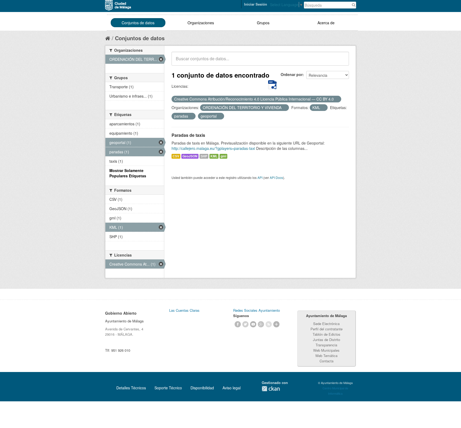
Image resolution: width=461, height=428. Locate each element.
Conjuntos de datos (138, 22)
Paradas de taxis (188, 135)
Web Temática (326, 355)
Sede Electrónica (326, 323)
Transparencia (326, 344)
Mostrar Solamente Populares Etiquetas (127, 173)
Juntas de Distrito (326, 339)
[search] (341, 62)
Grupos (263, 22)
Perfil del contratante (327, 328)
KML (213, 156)
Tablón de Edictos (326, 334)
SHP (204, 156)
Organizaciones (201, 22)
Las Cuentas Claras (184, 310)
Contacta (326, 360)
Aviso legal (231, 387)
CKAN (271, 388)
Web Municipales (326, 350)
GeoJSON (189, 156)
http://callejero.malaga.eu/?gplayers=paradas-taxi (213, 148)
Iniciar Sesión (255, 4)
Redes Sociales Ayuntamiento (256, 310)
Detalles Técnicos (131, 387)
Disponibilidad (202, 387)
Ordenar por (292, 74)
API (260, 177)
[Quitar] (337, 99)
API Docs (276, 177)
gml (223, 156)
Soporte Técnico (168, 387)
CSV (176, 156)
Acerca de (326, 22)
